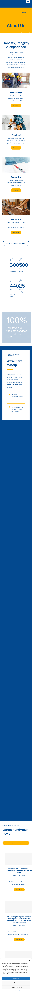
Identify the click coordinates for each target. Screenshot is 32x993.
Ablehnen (16, 983)
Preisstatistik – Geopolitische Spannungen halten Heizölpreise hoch (19, 871)
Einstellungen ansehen (16, 987)
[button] (29, 960)
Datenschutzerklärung (13, 990)
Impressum (21, 990)
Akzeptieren (16, 978)
